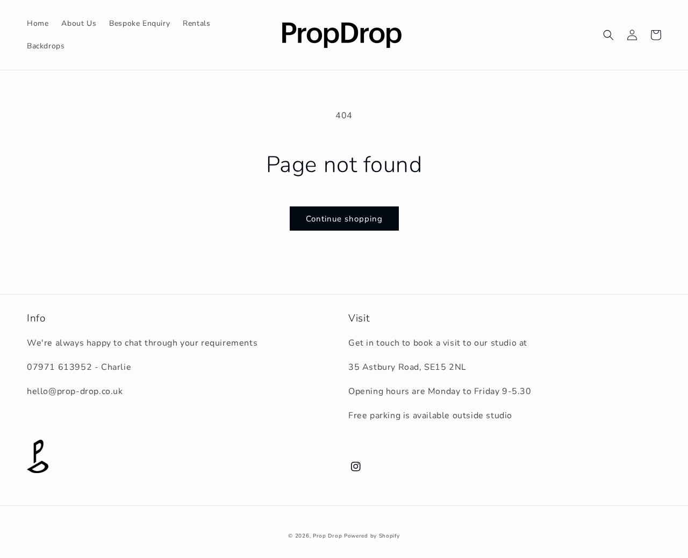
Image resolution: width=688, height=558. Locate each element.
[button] (608, 35)
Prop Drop (327, 536)
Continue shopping (344, 218)
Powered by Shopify (372, 536)
